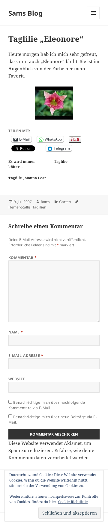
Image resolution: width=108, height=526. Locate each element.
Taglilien (39, 207)
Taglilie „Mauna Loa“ (27, 178)
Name (15, 332)
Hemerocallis (19, 207)
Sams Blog (25, 12)
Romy (45, 201)
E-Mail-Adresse (26, 355)
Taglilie (61, 161)
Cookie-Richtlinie (73, 501)
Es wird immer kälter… (21, 164)
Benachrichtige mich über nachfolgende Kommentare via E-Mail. (46, 405)
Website (16, 379)
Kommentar (22, 257)
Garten (65, 201)
